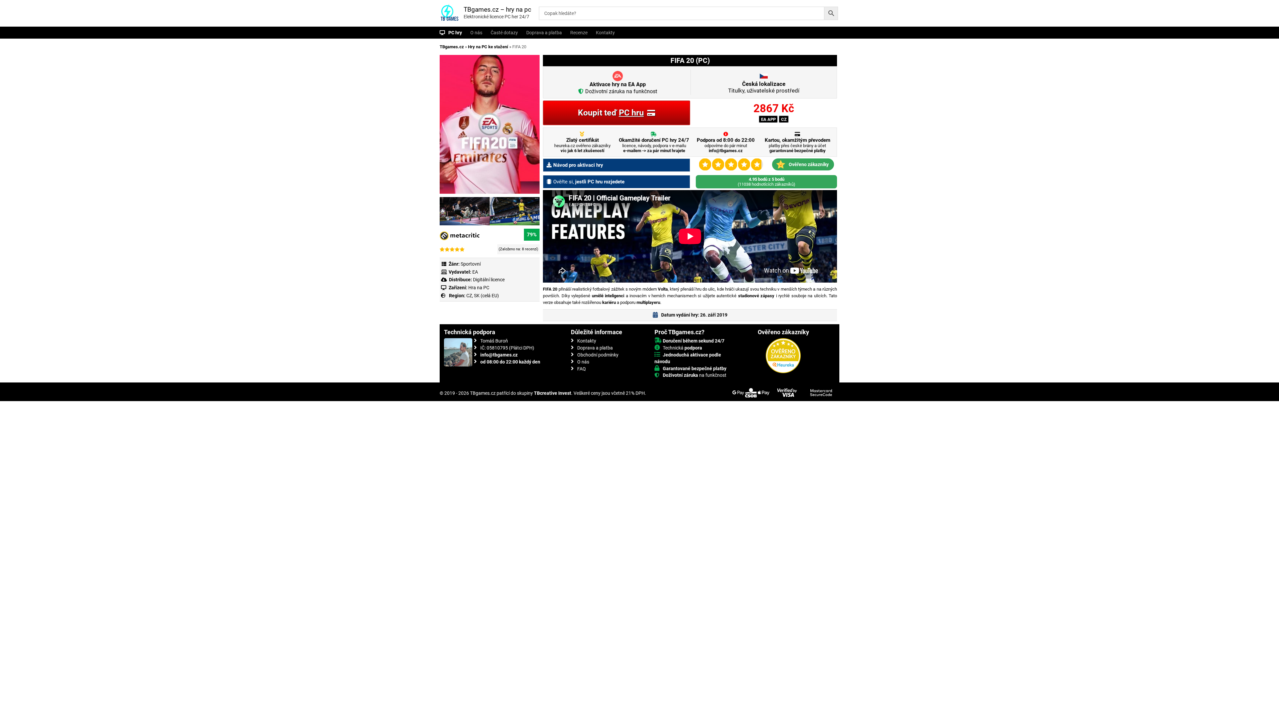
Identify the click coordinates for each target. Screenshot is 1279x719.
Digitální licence (488, 279)
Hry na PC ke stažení (488, 46)
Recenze (579, 32)
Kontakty (605, 32)
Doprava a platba (544, 32)
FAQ (581, 368)
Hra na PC (478, 287)
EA (475, 272)
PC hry (455, 32)
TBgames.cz (452, 46)
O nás (476, 32)
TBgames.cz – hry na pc (497, 9)
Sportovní (471, 264)
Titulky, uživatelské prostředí (763, 87)
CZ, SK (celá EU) (482, 295)
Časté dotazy (504, 32)
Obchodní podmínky (598, 355)
